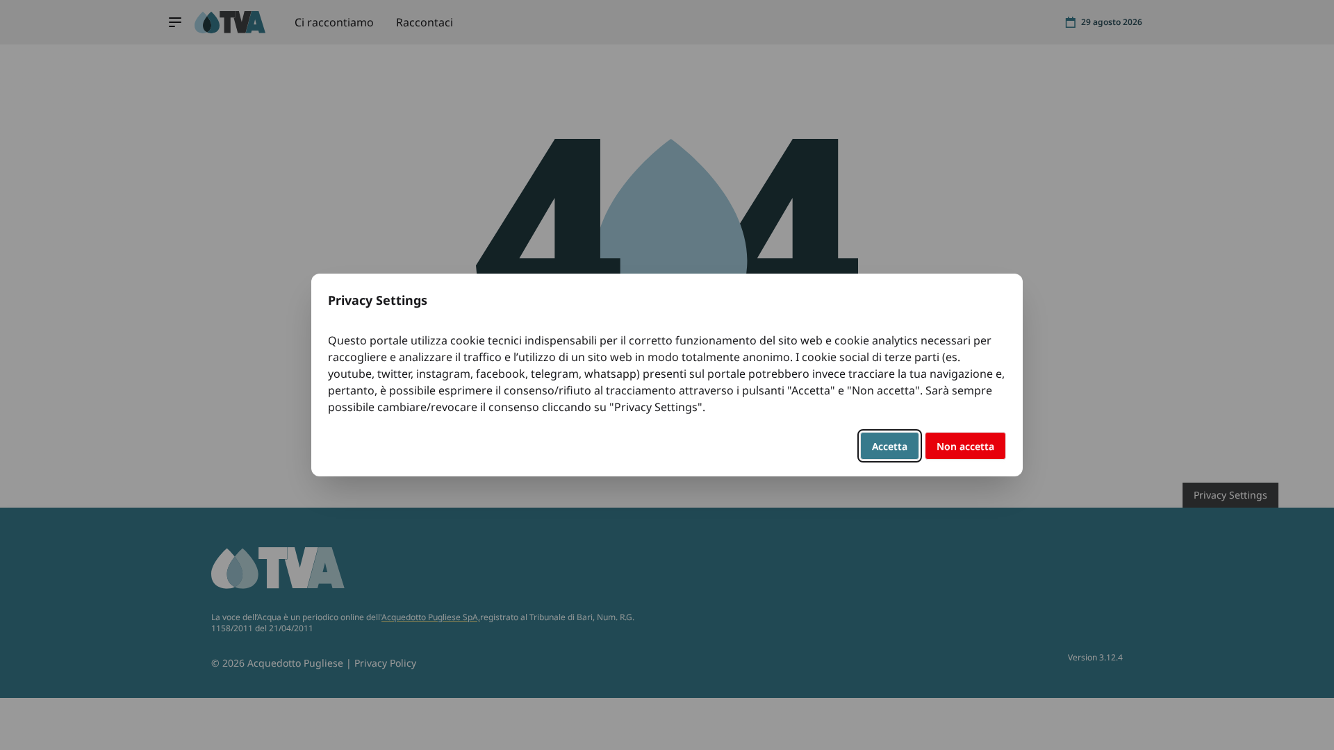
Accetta (889, 446)
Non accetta (965, 446)
